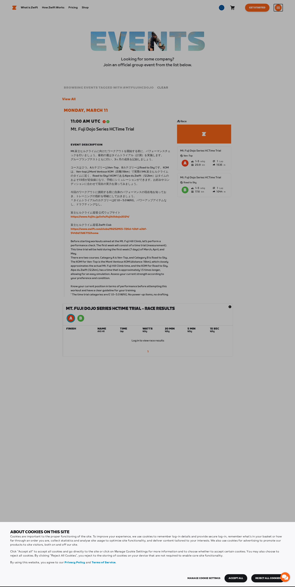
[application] (285, 577)
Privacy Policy (75, 562)
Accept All (236, 578)
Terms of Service (104, 562)
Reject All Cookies (268, 578)
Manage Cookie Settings (203, 578)
